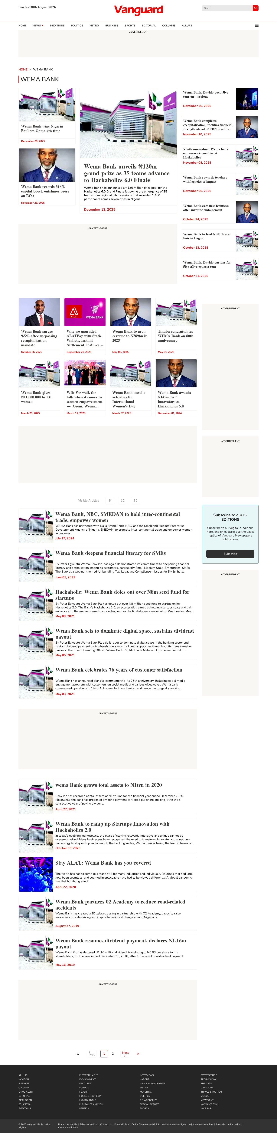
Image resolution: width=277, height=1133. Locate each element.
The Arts (206, 1083)
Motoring (146, 1091)
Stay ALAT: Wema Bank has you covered (103, 862)
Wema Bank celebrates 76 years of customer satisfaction (118, 669)
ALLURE (187, 25)
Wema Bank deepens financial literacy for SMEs (110, 552)
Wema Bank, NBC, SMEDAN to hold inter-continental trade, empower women (117, 516)
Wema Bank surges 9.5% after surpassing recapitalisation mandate (39, 337)
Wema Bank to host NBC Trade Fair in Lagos (206, 236)
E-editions (57, 25)
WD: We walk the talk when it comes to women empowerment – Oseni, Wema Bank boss (85, 399)
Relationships (148, 1100)
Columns (168, 25)
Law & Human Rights (152, 1083)
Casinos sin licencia (68, 1127)
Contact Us (106, 1124)
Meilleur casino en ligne (173, 1124)
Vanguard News (138, 10)
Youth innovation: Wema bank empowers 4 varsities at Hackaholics (205, 153)
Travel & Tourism (211, 1091)
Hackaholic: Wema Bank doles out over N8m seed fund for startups (122, 594)
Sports (130, 25)
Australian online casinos (229, 1124)
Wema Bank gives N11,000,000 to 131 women (36, 396)
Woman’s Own (210, 1104)
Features (85, 1083)
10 (123, 500)
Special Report (149, 1104)
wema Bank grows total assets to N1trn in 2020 (108, 784)
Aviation (23, 1079)
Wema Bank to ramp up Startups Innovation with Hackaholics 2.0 (112, 826)
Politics (77, 25)
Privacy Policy (121, 1124)
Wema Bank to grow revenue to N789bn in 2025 (129, 335)
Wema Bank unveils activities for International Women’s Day (128, 399)
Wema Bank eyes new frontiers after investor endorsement (206, 207)
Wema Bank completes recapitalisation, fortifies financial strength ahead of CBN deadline (207, 124)
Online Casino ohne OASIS (145, 1124)
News (37, 25)
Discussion (25, 1100)
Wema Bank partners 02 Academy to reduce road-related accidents (120, 904)
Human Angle (87, 1100)
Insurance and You (91, 1104)
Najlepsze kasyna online (200, 1124)
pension (84, 1108)
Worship (206, 1108)
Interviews (147, 1075)
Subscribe (230, 554)
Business (111, 25)
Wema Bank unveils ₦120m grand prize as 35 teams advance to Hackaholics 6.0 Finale (126, 172)
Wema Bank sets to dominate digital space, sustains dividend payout (124, 633)
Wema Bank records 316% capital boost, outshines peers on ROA (45, 190)
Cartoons (207, 1087)
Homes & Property (90, 1095)
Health (83, 1091)
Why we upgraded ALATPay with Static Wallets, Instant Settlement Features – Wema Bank (84, 338)
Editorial (149, 25)
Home (22, 25)
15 (135, 500)
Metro (94, 25)
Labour (144, 1079)
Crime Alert (25, 1091)
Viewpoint (207, 1100)
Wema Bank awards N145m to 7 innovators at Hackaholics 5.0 (174, 399)
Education (24, 1104)
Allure (22, 1075)
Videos (205, 1095)
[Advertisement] (108, 739)
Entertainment (88, 1075)
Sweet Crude (209, 1075)
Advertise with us (88, 1124)
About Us (72, 1124)
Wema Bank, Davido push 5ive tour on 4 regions (205, 94)
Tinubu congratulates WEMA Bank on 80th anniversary (175, 335)
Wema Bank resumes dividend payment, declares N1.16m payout (120, 943)
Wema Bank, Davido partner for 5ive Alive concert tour (207, 264)
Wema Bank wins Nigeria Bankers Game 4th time (42, 128)
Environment (87, 1079)
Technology (208, 1079)
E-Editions (24, 1108)
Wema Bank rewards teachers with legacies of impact (205, 179)
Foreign (84, 1087)
